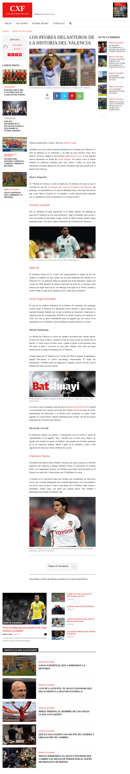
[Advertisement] (62, 122)
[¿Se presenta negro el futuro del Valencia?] (58, 610)
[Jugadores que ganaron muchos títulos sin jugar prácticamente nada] (58, 622)
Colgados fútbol (17, 47)
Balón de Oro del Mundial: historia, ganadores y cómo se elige (119, 11)
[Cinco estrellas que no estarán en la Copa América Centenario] (25, 608)
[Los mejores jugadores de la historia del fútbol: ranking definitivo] (102, 47)
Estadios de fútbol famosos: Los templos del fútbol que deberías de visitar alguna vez (117, 63)
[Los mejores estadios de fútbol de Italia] (102, 77)
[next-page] (103, 115)
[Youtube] (20, 54)
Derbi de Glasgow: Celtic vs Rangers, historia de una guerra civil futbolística (116, 106)
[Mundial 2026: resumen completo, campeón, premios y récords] (15, 144)
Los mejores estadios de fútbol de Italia (117, 78)
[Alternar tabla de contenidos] (72, 566)
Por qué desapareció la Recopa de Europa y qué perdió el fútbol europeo (14, 126)
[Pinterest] (72, 96)
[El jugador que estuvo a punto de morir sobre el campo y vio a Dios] (58, 597)
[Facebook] (9, 54)
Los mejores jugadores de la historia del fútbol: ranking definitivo (117, 48)
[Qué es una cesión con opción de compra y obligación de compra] (19, 734)
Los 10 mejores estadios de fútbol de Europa (117, 91)
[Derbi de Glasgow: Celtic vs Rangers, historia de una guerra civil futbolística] (102, 103)
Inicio (6, 31)
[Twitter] (16, 54)
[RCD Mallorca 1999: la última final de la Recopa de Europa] (15, 77)
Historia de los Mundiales (10, 155)
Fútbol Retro (9, 87)
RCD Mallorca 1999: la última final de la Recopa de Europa (14, 92)
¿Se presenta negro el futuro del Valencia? (80, 606)
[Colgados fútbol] (6, 47)
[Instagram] (12, 54)
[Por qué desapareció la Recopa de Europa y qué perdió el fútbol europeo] (15, 108)
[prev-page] (99, 115)
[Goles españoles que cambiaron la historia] (15, 179)
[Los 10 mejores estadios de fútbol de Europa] (102, 90)
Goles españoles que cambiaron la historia (13, 195)
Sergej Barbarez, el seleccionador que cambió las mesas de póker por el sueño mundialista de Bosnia (65, 759)
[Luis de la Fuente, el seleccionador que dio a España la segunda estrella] (19, 688)
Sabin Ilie (34, 267)
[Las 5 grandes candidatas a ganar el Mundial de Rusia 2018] (58, 635)
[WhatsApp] (80, 96)
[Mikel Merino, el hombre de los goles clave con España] (19, 711)
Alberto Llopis (70, 143)
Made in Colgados (118, 4)
